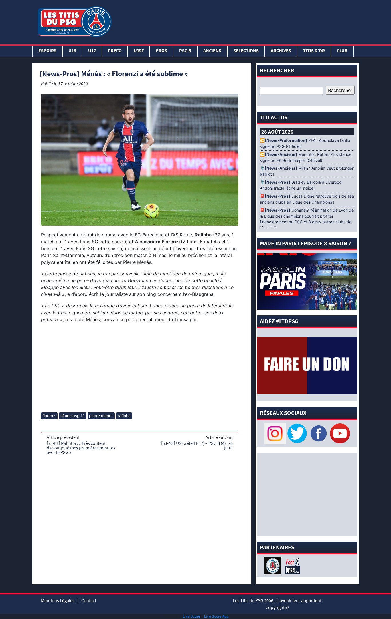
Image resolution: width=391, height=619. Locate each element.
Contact (88, 601)
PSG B (185, 51)
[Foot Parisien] (291, 565)
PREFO (115, 51)
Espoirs (47, 51)
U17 (92, 51)
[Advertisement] (236, 21)
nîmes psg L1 (72, 415)
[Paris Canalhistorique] (273, 565)
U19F (139, 51)
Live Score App (216, 616)
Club (342, 51)
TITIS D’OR (314, 51)
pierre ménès (101, 415)
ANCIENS (212, 51)
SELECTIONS (246, 51)
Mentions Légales (57, 601)
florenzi (49, 415)
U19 (72, 51)
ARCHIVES (281, 51)
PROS (161, 51)
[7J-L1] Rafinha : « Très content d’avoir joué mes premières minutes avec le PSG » (81, 448)
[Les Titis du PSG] (74, 21)
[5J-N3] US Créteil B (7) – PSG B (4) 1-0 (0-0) (197, 446)
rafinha (124, 415)
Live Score (191, 616)
